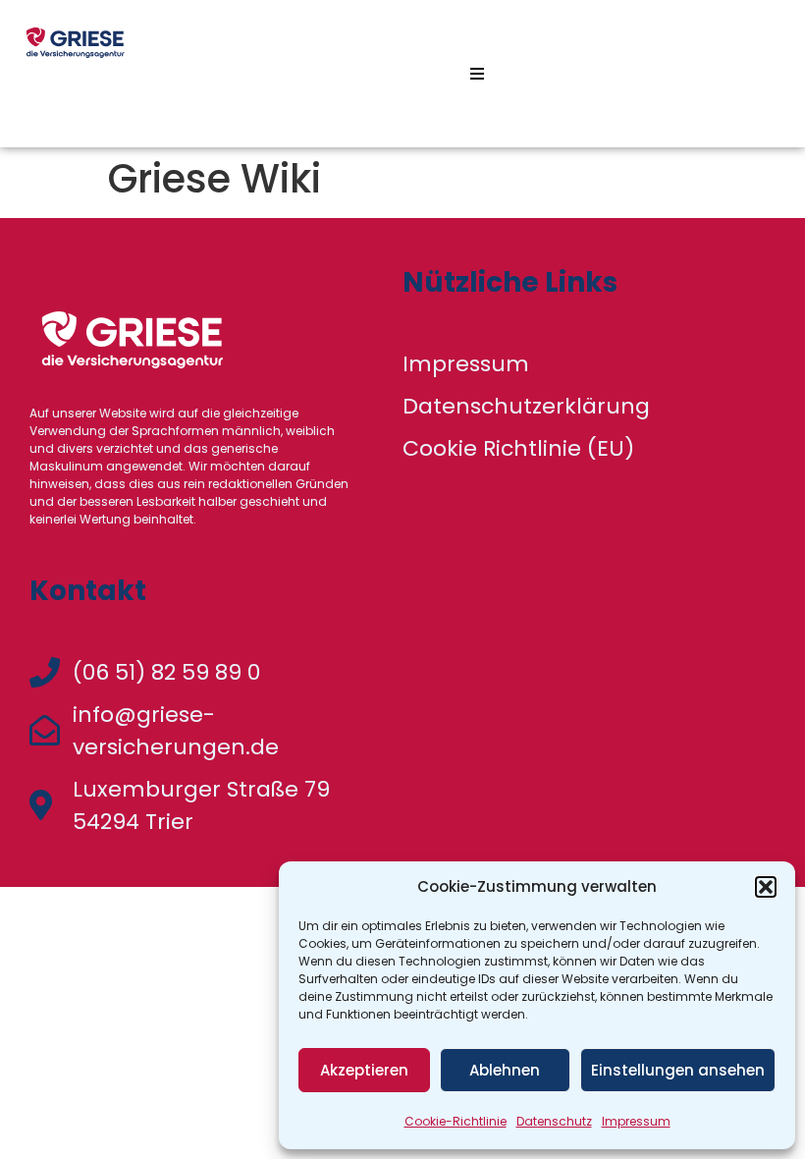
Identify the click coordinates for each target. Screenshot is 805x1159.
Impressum (636, 1121)
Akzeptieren (364, 1070)
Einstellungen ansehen (678, 1070)
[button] (766, 887)
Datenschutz (554, 1121)
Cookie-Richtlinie (455, 1121)
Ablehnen (504, 1070)
